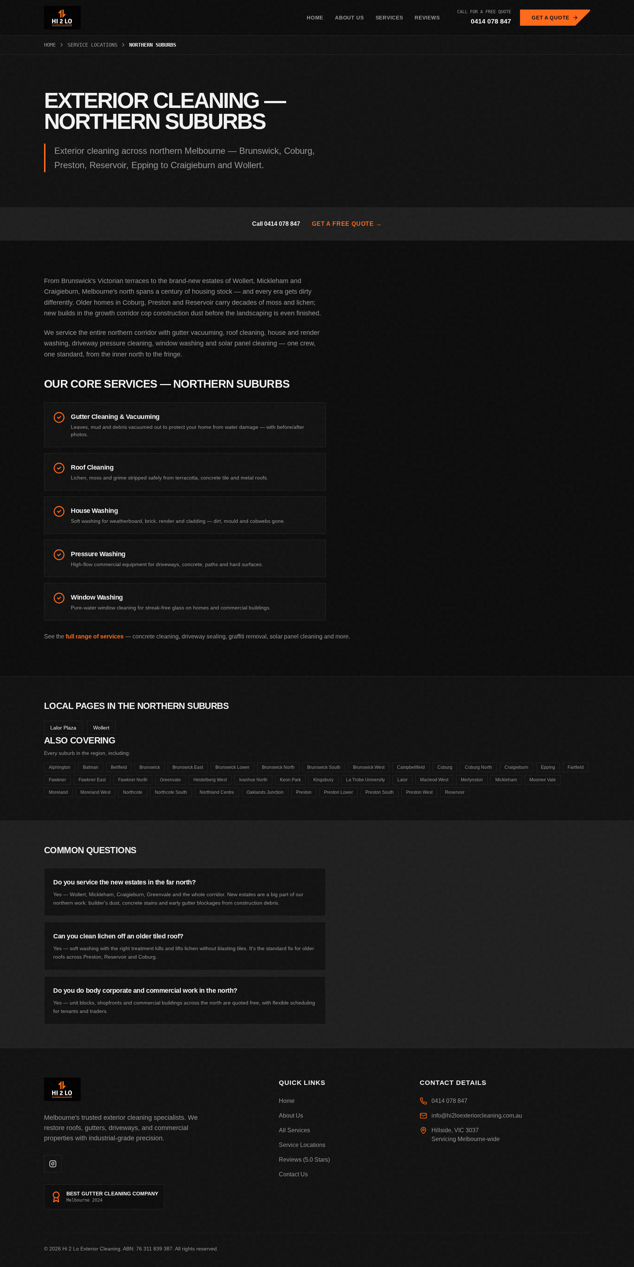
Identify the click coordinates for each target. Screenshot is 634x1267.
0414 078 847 (491, 21)
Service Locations (92, 45)
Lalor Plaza (63, 728)
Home (315, 18)
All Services (294, 1130)
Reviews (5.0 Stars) (304, 1159)
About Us (349, 18)
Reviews (427, 18)
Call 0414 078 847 (276, 224)
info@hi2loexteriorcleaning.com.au (476, 1115)
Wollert (101, 728)
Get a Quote (550, 18)
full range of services (95, 636)
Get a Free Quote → (347, 224)
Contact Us (293, 1174)
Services (389, 18)
